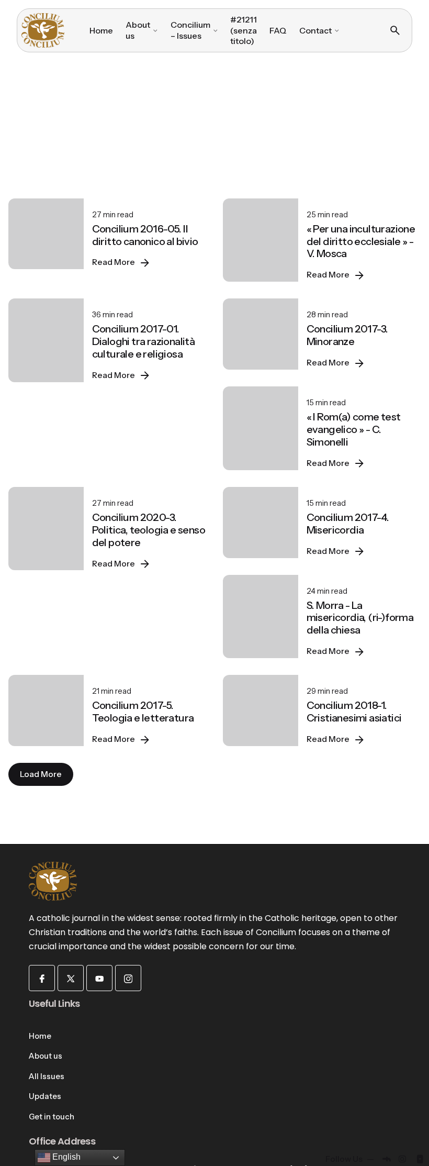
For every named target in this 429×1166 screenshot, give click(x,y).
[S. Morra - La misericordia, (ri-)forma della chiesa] (260, 617)
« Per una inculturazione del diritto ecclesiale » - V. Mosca (361, 241)
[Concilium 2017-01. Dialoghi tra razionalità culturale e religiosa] (46, 340)
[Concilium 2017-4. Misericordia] (260, 522)
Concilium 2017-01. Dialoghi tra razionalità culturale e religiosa (143, 341)
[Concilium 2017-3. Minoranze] (260, 334)
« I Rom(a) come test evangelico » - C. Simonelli (354, 429)
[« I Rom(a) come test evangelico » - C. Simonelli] (260, 428)
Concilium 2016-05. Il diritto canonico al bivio (145, 235)
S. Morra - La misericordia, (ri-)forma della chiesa (360, 618)
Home (40, 1036)
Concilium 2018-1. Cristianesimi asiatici (354, 711)
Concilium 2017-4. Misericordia (348, 523)
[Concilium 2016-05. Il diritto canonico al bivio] (46, 234)
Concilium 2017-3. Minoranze (347, 335)
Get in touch (51, 1116)
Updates (45, 1096)
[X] (71, 978)
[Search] (395, 30)
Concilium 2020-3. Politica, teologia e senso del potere (148, 530)
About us (45, 1056)
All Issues (46, 1076)
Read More (113, 262)
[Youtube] (99, 978)
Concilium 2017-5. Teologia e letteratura (143, 711)
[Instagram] (128, 978)
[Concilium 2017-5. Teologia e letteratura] (46, 710)
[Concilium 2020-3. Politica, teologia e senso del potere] (46, 529)
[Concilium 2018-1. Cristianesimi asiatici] (260, 710)
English (65, 1156)
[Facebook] (42, 978)
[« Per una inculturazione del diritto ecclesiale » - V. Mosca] (260, 240)
